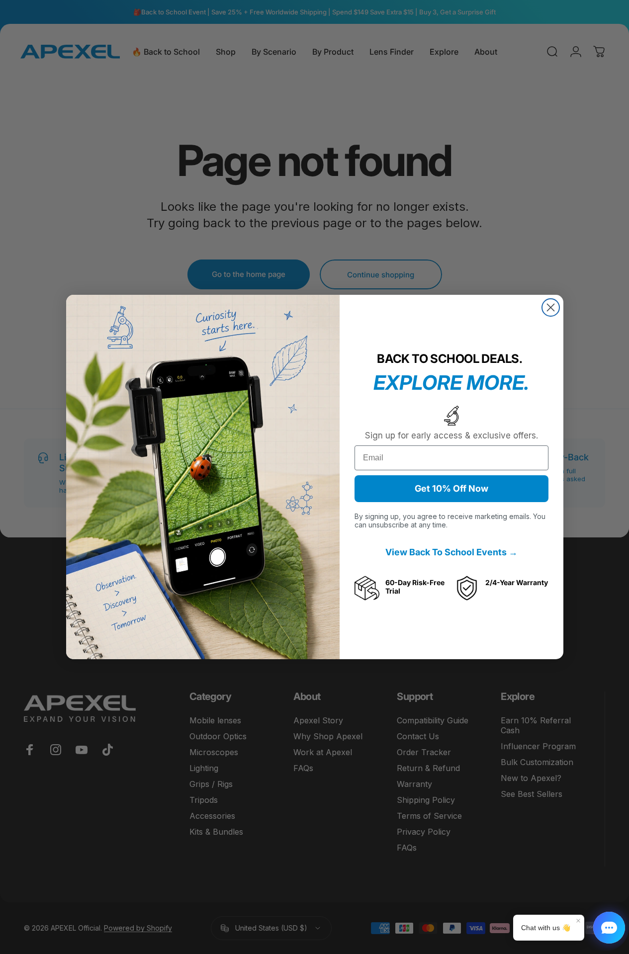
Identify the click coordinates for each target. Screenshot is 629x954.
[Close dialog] (550, 307)
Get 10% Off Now (451, 488)
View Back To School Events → (451, 552)
